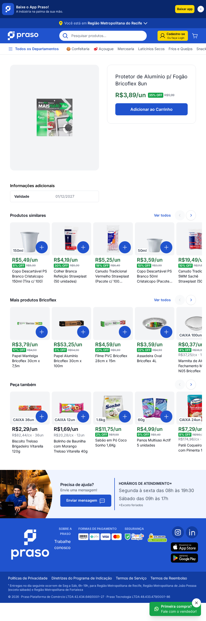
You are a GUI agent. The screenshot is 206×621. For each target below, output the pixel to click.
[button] (184, 9)
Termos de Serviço (131, 578)
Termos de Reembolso (168, 578)
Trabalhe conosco (62, 544)
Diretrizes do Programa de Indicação (82, 578)
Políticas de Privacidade (27, 578)
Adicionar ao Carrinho (151, 109)
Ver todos (162, 215)
